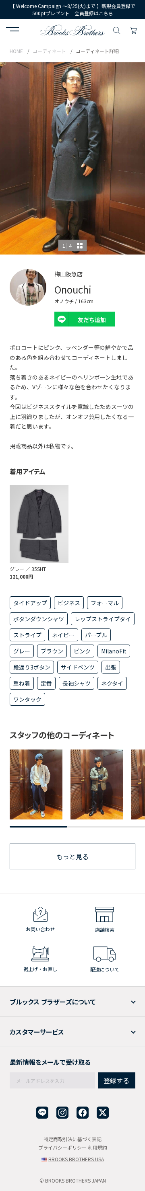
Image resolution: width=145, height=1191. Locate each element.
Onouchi (72, 289)
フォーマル (105, 603)
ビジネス (69, 603)
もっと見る (72, 856)
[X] (103, 1113)
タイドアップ (30, 603)
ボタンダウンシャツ (38, 619)
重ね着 (21, 683)
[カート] (133, 29)
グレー (21, 651)
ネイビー (63, 635)
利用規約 (97, 1147)
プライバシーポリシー (62, 1147)
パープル (96, 635)
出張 (110, 667)
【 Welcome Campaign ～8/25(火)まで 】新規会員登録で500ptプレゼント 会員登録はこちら (72, 9)
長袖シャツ (76, 683)
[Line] (42, 1113)
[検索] (116, 29)
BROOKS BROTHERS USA (76, 1159)
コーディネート (49, 50)
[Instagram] (62, 1113)
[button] (12, 30)
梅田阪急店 (68, 274)
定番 (46, 683)
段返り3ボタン (31, 667)
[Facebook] (83, 1113)
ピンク (82, 651)
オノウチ (64, 301)
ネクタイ (112, 683)
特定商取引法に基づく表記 (73, 1139)
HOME (16, 50)
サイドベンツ (78, 667)
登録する (116, 1080)
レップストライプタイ (103, 619)
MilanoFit (113, 651)
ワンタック (27, 699)
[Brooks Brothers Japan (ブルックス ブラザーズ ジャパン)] (72, 29)
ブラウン (52, 651)
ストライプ (27, 635)
